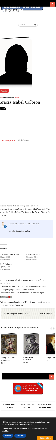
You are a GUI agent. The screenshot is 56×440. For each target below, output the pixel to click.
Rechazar (20, 436)
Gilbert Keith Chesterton (28, 359)
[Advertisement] (28, 173)
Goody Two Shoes (8, 358)
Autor (17, 97)
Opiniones (23, 140)
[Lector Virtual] (22, 8)
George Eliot (50, 358)
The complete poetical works (18, 313)
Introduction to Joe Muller (19, 231)
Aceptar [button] (8, 436)
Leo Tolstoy (45, 313)
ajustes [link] (5, 431)
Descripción (8, 140)
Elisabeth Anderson (33, 254)
